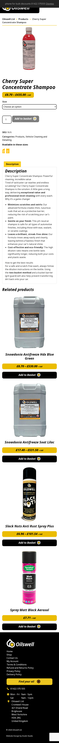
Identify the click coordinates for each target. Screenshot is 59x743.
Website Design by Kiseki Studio (19, 736)
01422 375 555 (17, 688)
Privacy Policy (13, 671)
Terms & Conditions (17, 664)
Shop (9, 654)
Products (19, 136)
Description (12, 164)
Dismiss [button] (50, 3)
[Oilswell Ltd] (29, 643)
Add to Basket (27, 375)
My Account (12, 661)
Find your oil (26, 681)
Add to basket (23, 119)
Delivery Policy (14, 674)
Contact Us (12, 658)
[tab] (12, 164)
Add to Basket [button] (27, 627)
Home (10, 651)
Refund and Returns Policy (20, 667)
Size (4, 101)
